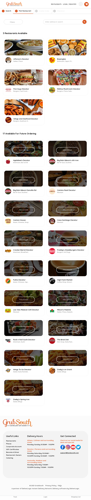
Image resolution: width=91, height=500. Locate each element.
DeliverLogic (74, 488)
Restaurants (11, 441)
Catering (9, 458)
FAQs (60, 485)
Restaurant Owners (13, 455)
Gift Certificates (12, 449)
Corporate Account (14, 446)
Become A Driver (12, 452)
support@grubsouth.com (69, 453)
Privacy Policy (50, 485)
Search (7, 11)
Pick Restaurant (23, 11)
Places (8, 444)
